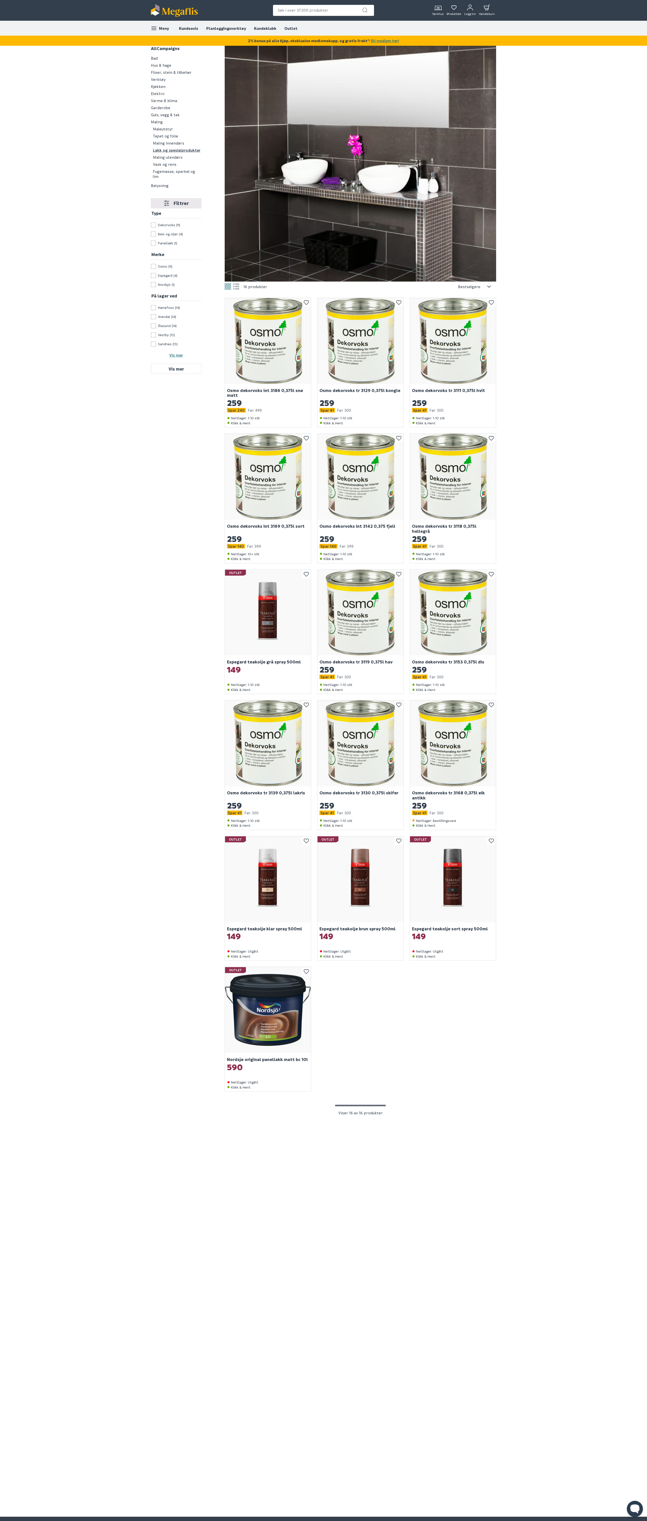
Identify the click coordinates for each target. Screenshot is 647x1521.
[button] (365, 10)
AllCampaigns (165, 48)
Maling (157, 121)
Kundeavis (188, 28)
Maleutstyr (163, 128)
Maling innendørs (168, 143)
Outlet (290, 28)
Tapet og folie (165, 136)
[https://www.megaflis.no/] (174, 10)
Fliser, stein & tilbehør (171, 72)
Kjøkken (158, 86)
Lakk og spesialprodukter (176, 150)
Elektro (158, 93)
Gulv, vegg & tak (165, 114)
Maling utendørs (167, 157)
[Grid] (228, 286)
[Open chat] (635, 1509)
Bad (154, 58)
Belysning (160, 185)
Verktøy (158, 79)
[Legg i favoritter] (306, 302)
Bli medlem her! (385, 40)
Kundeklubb (265, 28)
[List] (236, 286)
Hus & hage (161, 65)
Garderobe (160, 107)
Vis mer (176, 355)
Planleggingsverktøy (226, 28)
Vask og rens (164, 164)
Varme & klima (164, 100)
